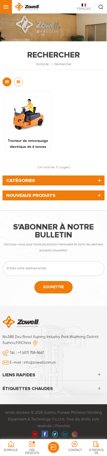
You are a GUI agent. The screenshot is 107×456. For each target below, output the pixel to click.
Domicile (42, 64)
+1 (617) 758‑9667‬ (31, 353)
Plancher (62, 426)
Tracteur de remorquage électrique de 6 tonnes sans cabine (28, 144)
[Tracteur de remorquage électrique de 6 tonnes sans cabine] (28, 114)
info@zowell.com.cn (40, 362)
